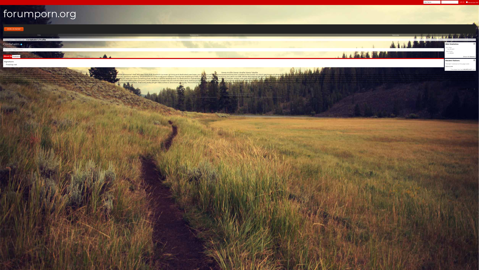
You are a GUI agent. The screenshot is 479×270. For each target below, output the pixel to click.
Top (476, 89)
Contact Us (462, 89)
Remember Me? (473, 2)
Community (194, 35)
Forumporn (8, 40)
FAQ (39, 35)
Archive (471, 89)
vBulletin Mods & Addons (243, 97)
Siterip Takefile (252, 73)
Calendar (395, 35)
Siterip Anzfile (227, 73)
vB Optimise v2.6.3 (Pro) (226, 97)
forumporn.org (39, 14)
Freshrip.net (11, 65)
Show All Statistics (469, 57)
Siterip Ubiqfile (239, 73)
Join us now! (13, 29)
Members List (19, 40)
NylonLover (449, 66)
